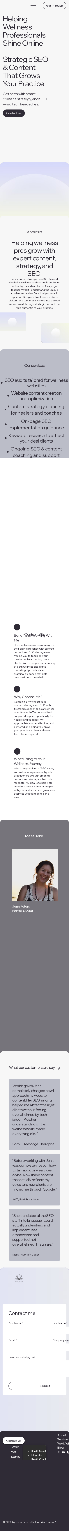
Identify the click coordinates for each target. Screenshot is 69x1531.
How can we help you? (21, 1357)
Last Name (60, 1323)
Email (12, 1340)
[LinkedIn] (63, 1452)
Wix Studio (47, 1522)
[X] (58, 1452)
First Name (15, 1323)
